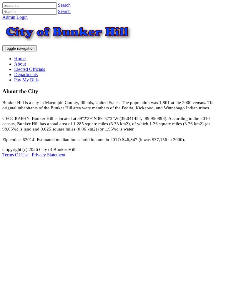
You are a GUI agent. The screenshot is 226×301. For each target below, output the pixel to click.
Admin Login (15, 17)
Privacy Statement (48, 154)
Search (64, 5)
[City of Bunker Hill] (105, 42)
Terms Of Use (15, 154)
